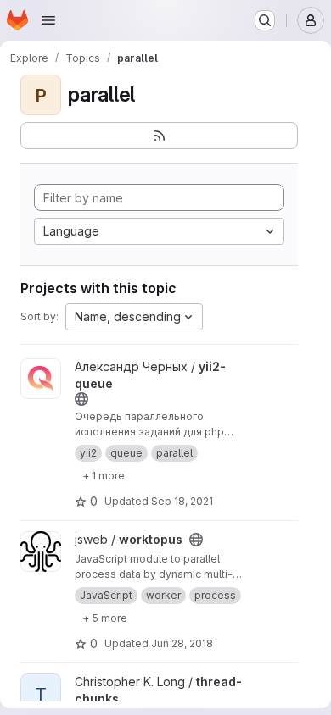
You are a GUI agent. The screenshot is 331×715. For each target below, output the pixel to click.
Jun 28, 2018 (182, 643)
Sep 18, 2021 (182, 501)
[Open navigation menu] (48, 20)
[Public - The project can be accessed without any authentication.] (81, 399)
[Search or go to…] (265, 20)
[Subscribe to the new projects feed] (159, 135)
